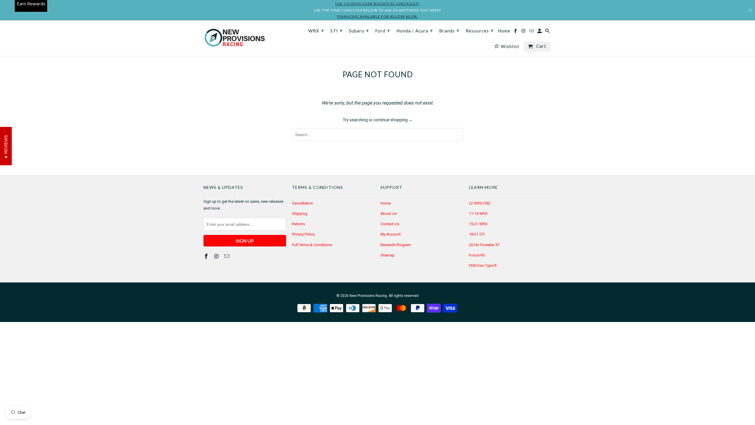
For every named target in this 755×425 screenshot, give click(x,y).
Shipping (299, 213)
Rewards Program (395, 245)
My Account (390, 234)
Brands (449, 30)
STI (336, 30)
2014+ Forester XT (484, 245)
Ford (382, 30)
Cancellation (302, 203)
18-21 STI (477, 234)
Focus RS (477, 255)
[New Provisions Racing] (234, 38)
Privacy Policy (303, 234)
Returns (298, 224)
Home (385, 203)
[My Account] (540, 32)
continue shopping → (393, 119)
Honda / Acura (414, 30)
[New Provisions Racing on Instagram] (217, 256)
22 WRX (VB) (479, 203)
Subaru (359, 30)
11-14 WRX (478, 213)
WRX (316, 30)
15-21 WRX (478, 224)
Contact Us (389, 224)
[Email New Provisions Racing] (227, 256)
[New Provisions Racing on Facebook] (206, 256)
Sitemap (387, 255)
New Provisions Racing (368, 296)
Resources (480, 30)
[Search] (548, 32)
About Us (388, 213)
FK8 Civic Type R (483, 265)
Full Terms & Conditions (312, 245)
